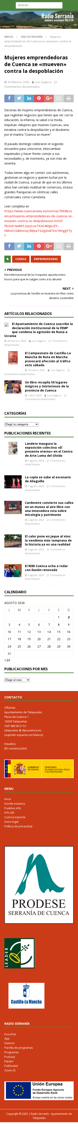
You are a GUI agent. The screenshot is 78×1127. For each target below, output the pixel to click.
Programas (11, 1052)
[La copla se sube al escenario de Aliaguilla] (13, 481)
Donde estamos (14, 803)
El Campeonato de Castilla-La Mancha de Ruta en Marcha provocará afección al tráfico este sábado (48, 359)
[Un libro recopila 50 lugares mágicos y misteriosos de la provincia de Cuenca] (13, 386)
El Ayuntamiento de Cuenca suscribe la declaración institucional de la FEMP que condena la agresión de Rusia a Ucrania (38, 330)
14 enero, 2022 (36, 370)
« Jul (7, 660)
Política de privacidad (18, 826)
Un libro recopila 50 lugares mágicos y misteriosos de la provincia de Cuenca (47, 386)
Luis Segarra (43, 82)
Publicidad (11, 1066)
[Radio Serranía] (39, 26)
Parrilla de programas (18, 1048)
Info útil (9, 812)
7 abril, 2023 (35, 395)
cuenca (20, 259)
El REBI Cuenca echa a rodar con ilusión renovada (46, 568)
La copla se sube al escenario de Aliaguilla (48, 479)
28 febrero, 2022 (16, 340)
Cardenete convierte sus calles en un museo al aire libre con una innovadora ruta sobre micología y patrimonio (49, 509)
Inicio (7, 799)
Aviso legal (11, 822)
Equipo (8, 1061)
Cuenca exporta (14, 817)
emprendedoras (46, 259)
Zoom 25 (10, 1070)
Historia (9, 1043)
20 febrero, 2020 (18, 82)
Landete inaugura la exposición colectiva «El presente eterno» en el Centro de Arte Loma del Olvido (49, 449)
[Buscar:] (39, 5)
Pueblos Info (12, 808)
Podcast (9, 1057)
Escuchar (10, 1034)
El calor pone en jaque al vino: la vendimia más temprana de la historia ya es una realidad (48, 540)
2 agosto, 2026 (36, 460)
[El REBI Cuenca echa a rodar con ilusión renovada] (13, 570)
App (7, 1038)
